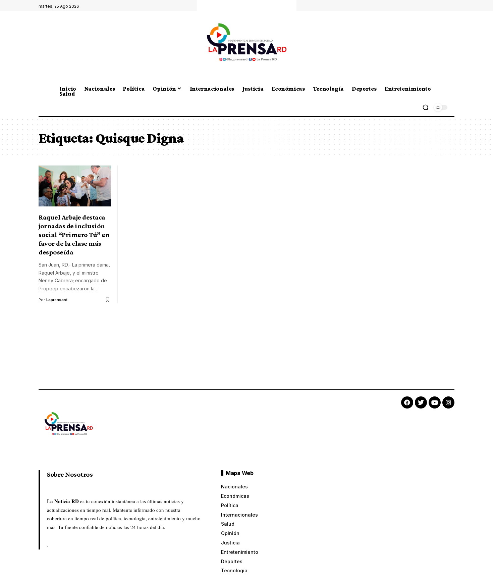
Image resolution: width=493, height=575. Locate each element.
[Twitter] (421, 402)
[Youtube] (435, 402)
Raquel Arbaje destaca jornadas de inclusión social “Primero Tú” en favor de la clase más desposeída (74, 234)
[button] (425, 107)
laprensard (56, 299)
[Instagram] (448, 402)
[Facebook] (407, 402)
